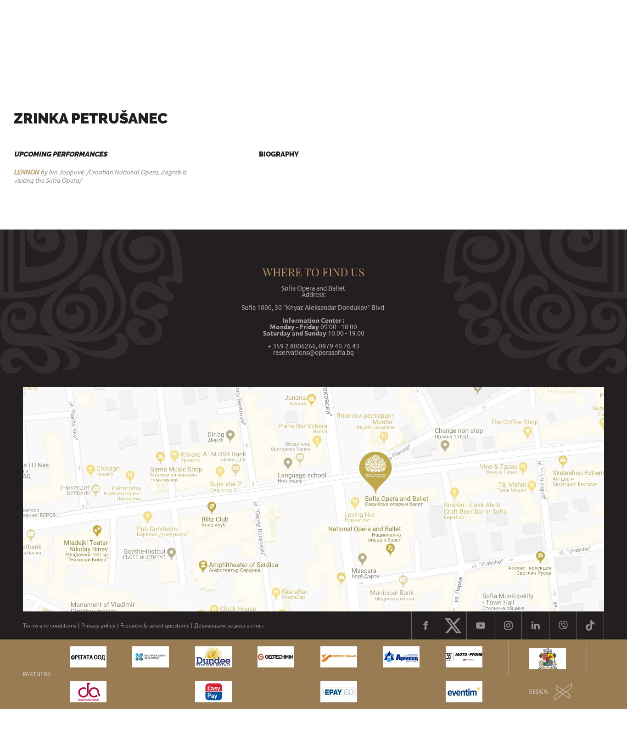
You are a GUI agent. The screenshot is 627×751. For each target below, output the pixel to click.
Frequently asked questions (154, 625)
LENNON (26, 172)
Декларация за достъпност (229, 625)
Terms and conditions (49, 625)
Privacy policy (98, 625)
